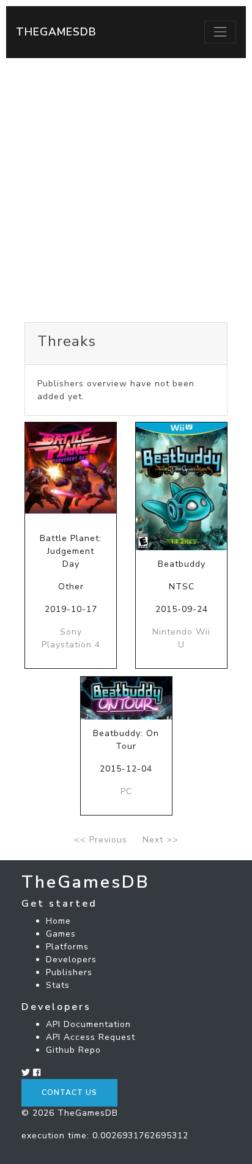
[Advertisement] (126, 190)
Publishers (69, 972)
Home (58, 921)
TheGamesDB (56, 31)
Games (61, 934)
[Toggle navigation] (220, 32)
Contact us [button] (69, 1092)
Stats (58, 985)
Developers (71, 959)
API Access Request (90, 1037)
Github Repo (73, 1050)
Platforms (67, 946)
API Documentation (88, 1024)
